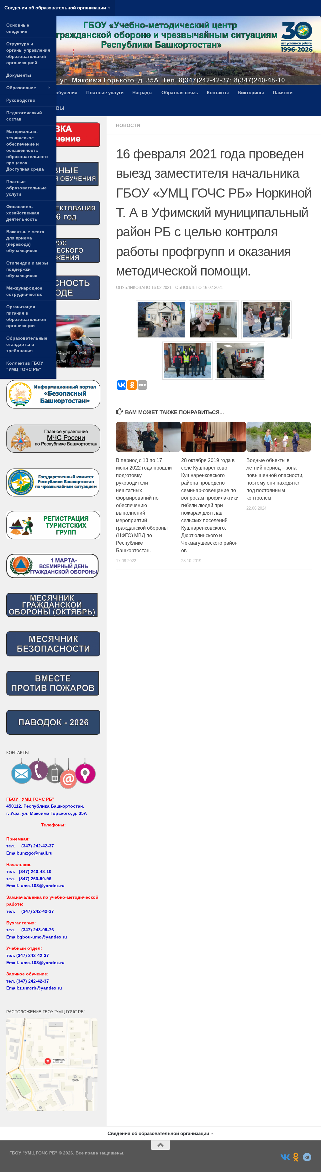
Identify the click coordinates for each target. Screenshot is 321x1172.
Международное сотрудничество (24, 291)
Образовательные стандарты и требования (26, 344)
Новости (128, 125)
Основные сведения (17, 28)
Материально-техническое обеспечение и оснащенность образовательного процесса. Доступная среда (27, 150)
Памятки (282, 92)
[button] (91, 341)
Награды (142, 92)
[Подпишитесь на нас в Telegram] (307, 1157)
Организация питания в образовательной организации (26, 316)
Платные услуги (105, 92)
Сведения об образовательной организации (55, 7)
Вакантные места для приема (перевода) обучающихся (25, 241)
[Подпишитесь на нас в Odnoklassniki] (296, 1157)
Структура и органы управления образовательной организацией (28, 53)
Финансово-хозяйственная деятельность (22, 213)
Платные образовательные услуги (26, 188)
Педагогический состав (24, 115)
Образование (21, 87)
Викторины (251, 92)
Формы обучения (57, 92)
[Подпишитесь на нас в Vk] (284, 1157)
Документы (18, 75)
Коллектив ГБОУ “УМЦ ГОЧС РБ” (24, 366)
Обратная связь (179, 92)
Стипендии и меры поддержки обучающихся (27, 269)
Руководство (20, 100)
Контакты (218, 92)
